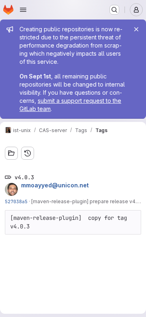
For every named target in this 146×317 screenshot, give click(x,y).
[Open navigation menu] (23, 9)
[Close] (136, 29)
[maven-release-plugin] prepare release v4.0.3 (87, 201)
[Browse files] (11, 153)
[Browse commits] (27, 153)
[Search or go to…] (114, 10)
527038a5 (16, 201)
